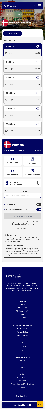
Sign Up (22, 346)
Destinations (22, 307)
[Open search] (34, 5)
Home (22, 304)
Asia (22, 370)
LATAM (22, 374)
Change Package (22, 228)
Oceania (22, 381)
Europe (22, 367)
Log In (22, 349)
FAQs (23, 314)
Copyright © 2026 (22, 396)
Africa (22, 360)
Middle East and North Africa (22, 384)
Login (25, 191)
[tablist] (22, 33)
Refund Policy (29, 224)
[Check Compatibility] (37, 183)
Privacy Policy (16, 224)
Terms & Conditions (34, 222)
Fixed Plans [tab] (12, 33)
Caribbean (22, 364)
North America (22, 377)
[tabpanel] (22, 89)
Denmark (19, 14)
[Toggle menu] (39, 6)
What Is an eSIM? (22, 311)
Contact (22, 318)
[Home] (10, 5)
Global (22, 387)
